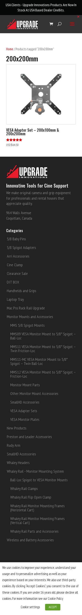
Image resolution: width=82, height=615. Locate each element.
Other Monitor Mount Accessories (34, 393)
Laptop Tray (15, 299)
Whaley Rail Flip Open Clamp (30, 497)
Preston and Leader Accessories (29, 436)
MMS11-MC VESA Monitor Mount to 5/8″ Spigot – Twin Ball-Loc (39, 361)
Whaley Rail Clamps (24, 488)
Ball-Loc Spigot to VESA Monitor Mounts (39, 479)
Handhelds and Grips (21, 290)
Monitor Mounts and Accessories (30, 316)
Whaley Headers (18, 462)
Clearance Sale (17, 273)
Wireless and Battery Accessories (30, 539)
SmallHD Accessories (24, 402)
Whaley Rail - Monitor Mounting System (35, 471)
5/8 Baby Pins (16, 238)
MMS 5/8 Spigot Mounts (27, 325)
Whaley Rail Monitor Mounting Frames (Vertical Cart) (37, 520)
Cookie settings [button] (30, 607)
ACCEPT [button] (53, 607)
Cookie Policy (55, 598)
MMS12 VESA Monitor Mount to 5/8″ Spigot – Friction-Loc (43, 374)
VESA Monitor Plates (24, 419)
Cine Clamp (15, 264)
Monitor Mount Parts (25, 384)
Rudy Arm (13, 445)
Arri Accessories (18, 256)
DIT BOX (13, 282)
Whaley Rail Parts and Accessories (34, 531)
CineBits (58, 10)
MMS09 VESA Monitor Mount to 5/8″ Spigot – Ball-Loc (43, 336)
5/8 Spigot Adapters (21, 247)
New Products (16, 428)
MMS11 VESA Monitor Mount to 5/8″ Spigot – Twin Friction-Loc (43, 348)
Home (9, 49)
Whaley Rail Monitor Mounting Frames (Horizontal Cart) (37, 507)
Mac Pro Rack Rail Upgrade (26, 308)
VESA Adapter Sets (23, 410)
